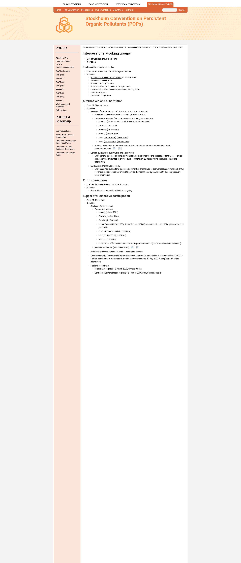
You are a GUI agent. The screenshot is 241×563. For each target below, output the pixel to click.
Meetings (146, 47)
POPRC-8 (60, 75)
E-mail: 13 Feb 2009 (116, 121)
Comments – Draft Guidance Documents (65, 147)
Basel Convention (98, 4)
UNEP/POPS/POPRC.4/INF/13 (133, 111)
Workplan (91, 62)
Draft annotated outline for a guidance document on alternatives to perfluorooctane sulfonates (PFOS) (139, 169)
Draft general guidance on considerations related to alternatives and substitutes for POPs (134, 156)
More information (102, 175)
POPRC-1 (60, 100)
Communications (63, 131)
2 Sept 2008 (109, 235)
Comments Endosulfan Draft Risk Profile (66, 141)
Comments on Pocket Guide (65, 154)
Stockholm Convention (160, 4)
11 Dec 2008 (117, 224)
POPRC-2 (60, 97)
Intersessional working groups (171, 47)
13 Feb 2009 (123, 141)
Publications (61, 110)
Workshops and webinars (63, 105)
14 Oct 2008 (124, 231)
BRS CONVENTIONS (72, 4)
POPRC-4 (60, 89)
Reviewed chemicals (65, 67)
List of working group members (102, 59)
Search (181, 10)
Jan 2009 (121, 235)
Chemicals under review (63, 62)
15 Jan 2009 (110, 125)
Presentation (100, 114)
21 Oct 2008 (112, 220)
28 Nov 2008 (113, 216)
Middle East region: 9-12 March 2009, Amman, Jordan (118, 269)
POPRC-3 (60, 93)
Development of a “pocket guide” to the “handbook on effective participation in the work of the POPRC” (136, 256)
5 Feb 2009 (122, 137)
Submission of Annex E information (106, 77)
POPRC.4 (155, 47)
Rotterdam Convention (127, 4)
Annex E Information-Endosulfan (65, 135)
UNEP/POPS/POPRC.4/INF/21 (166, 243)
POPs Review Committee (132, 47)
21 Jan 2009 (113, 129)
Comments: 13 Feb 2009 (138, 121)
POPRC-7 (60, 78)
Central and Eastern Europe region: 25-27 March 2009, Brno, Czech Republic (128, 273)
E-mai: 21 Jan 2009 (133, 224)
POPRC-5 (60, 86)
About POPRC (62, 58)
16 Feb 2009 (112, 133)
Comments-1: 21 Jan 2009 (155, 224)
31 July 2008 (110, 239)
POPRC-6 (60, 82)
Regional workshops (100, 266)
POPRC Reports (63, 71)
